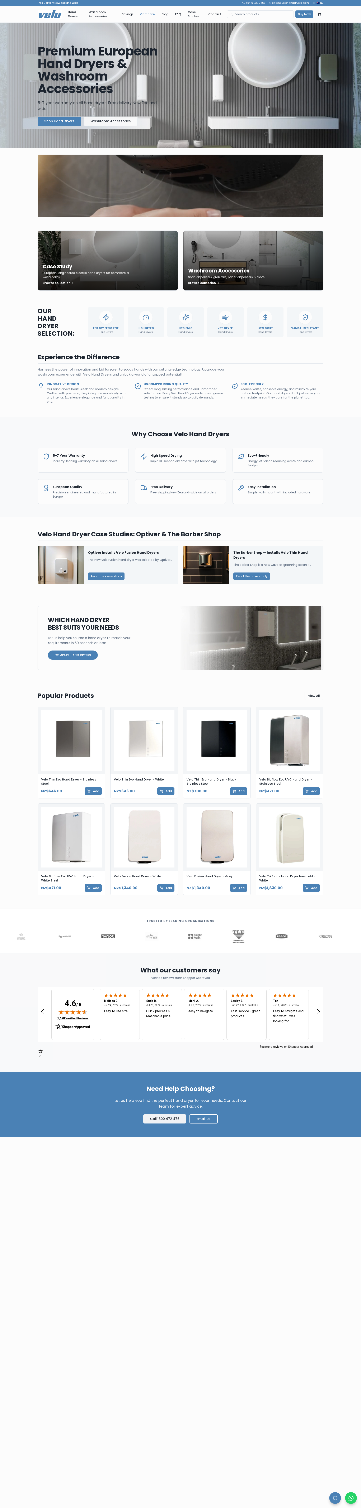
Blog (164, 14)
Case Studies (193, 14)
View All (314, 696)
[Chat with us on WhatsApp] (351, 1498)
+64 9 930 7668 (255, 3)
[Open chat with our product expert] (335, 1498)
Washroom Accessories (98, 14)
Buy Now (304, 14)
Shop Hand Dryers (59, 121)
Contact (214, 14)
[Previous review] (42, 1011)
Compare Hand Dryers (73, 655)
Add (96, 791)
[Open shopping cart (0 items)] (319, 14)
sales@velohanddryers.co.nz (290, 3)
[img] (73, 1012)
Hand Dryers (73, 14)
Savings (127, 14)
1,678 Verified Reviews (73, 1018)
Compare (147, 14)
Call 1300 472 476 (164, 1118)
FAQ (178, 14)
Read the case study (106, 576)
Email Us (204, 1118)
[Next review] (318, 1011)
